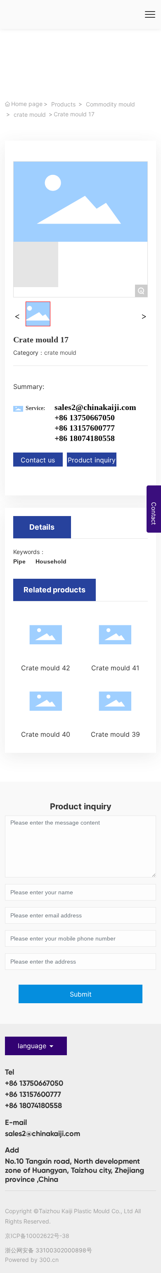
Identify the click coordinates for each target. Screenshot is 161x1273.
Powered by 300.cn (32, 1259)
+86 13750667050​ (84, 417)
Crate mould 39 (115, 734)
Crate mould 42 (45, 668)
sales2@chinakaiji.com (95, 407)
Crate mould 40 (45, 734)
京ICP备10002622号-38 (37, 1235)
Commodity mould (110, 104)
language (32, 1046)
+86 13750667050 (34, 1083)
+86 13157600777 (84, 427)
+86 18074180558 (84, 438)
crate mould (30, 114)
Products (63, 104)
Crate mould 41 (115, 668)
